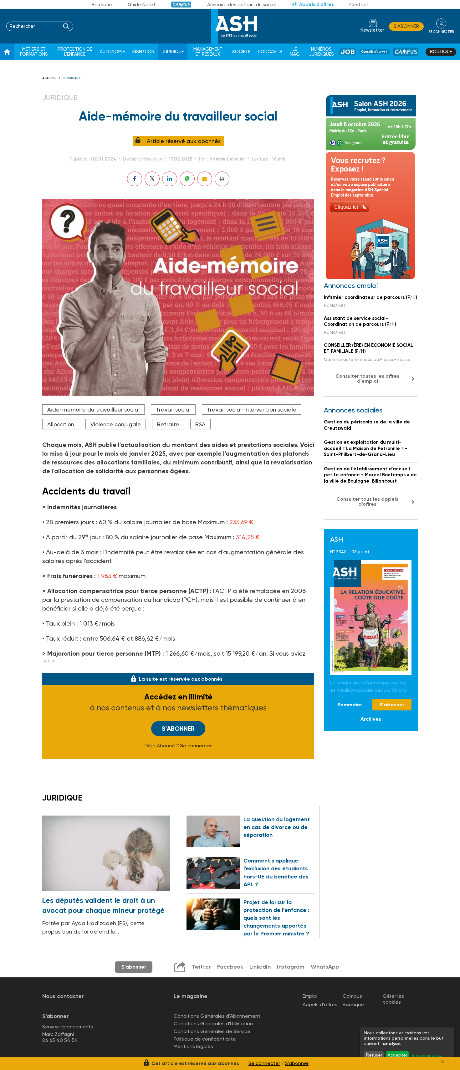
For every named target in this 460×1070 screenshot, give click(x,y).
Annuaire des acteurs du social (241, 5)
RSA (200, 424)
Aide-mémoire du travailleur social (93, 409)
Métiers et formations (34, 52)
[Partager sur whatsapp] (187, 179)
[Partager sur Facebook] (134, 179)
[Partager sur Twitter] (152, 179)
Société (241, 51)
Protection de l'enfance (75, 52)
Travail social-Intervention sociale (251, 409)
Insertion (143, 51)
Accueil (49, 78)
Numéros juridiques (321, 52)
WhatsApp (325, 966)
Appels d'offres (316, 4)
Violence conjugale (115, 424)
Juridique (173, 51)
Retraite (168, 424)
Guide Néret (142, 5)
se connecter (441, 32)
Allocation (60, 424)
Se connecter (196, 746)
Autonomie (112, 51)
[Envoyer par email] (204, 179)
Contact (358, 5)
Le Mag (295, 52)
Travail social (173, 409)
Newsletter (372, 30)
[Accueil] (7, 52)
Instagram (290, 966)
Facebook (230, 966)
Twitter (201, 966)
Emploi (310, 996)
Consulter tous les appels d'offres (367, 501)
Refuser (374, 1054)
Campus (181, 4)
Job (347, 51)
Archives (370, 719)
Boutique (102, 5)
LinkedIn (260, 966)
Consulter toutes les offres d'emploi (367, 378)
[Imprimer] (222, 179)
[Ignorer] (442, 1061)
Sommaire (349, 705)
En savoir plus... (427, 1055)
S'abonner (406, 26)
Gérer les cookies (393, 999)
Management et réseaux (207, 52)
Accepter (397, 1054)
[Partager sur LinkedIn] (169, 179)
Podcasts (270, 51)
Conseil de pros (374, 52)
